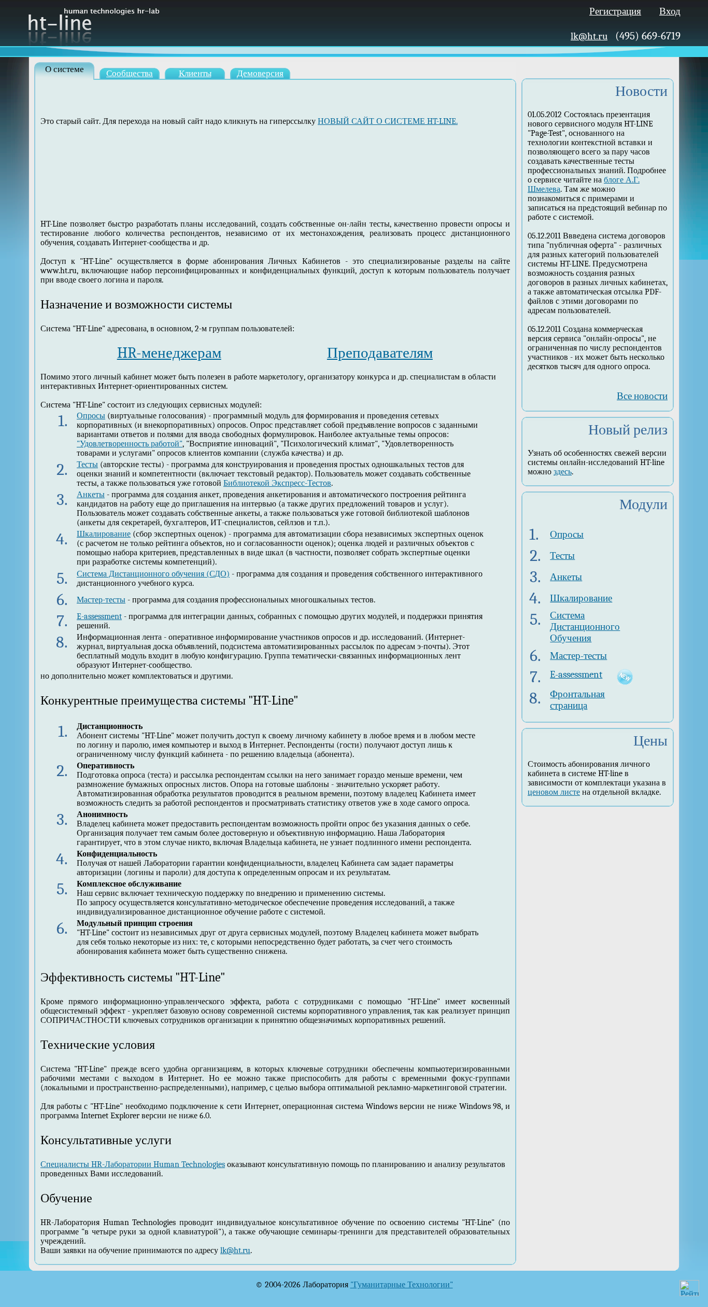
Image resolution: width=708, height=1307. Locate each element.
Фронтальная (577, 694)
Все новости (642, 396)
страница (568, 705)
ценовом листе (554, 792)
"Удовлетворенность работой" (129, 443)
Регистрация (615, 11)
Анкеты (91, 494)
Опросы (91, 415)
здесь (563, 471)
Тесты (87, 464)
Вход (670, 11)
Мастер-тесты (101, 600)
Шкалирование (104, 534)
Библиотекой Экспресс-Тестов (277, 483)
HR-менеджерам (169, 352)
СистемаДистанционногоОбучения (585, 627)
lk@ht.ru (589, 36)
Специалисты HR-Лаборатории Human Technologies (132, 1164)
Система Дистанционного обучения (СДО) (153, 574)
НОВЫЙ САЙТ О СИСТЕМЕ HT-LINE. (388, 121)
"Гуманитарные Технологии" (401, 1284)
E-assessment (99, 616)
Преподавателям (380, 352)
